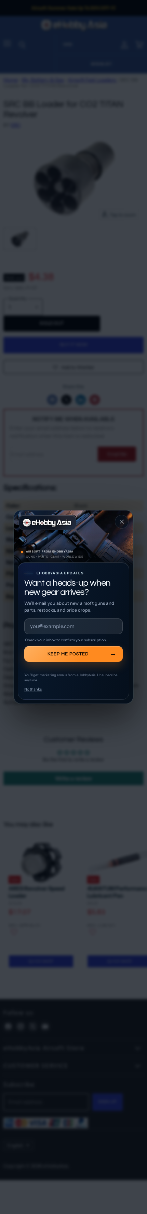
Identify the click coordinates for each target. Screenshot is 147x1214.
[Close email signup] (122, 522)
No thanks (33, 689)
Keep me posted (68, 654)
